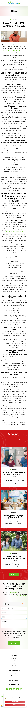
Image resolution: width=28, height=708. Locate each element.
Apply (14, 673)
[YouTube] (17, 689)
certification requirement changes (12, 50)
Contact (14, 665)
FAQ (14, 661)
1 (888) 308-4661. (21, 596)
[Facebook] (7, 689)
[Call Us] (2, 3)
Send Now (13, 643)
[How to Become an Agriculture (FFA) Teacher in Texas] (14, 541)
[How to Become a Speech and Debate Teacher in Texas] (14, 457)
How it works (14, 677)
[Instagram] (14, 689)
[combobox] (3, 617)
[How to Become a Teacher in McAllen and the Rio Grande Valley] (14, 499)
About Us (14, 658)
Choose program (14, 680)
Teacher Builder (9, 420)
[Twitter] (10, 689)
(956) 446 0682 (13, 592)
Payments (14, 675)
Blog (14, 663)
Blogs (12, 574)
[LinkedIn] (21, 689)
